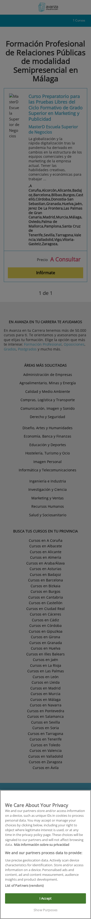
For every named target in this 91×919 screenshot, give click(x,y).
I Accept (45, 898)
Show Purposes (45, 910)
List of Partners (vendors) (24, 885)
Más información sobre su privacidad (41, 844)
